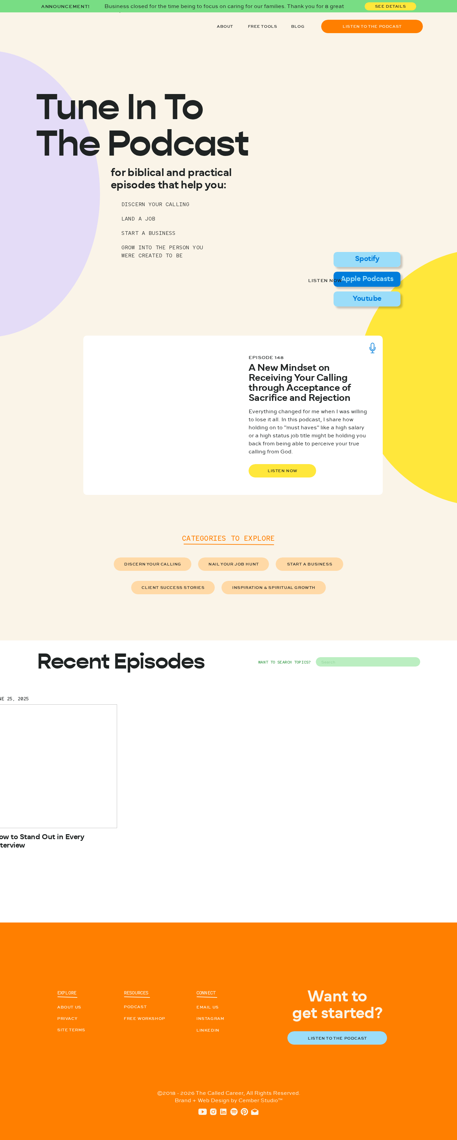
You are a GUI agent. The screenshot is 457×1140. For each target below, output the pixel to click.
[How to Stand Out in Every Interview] (367, 150)
